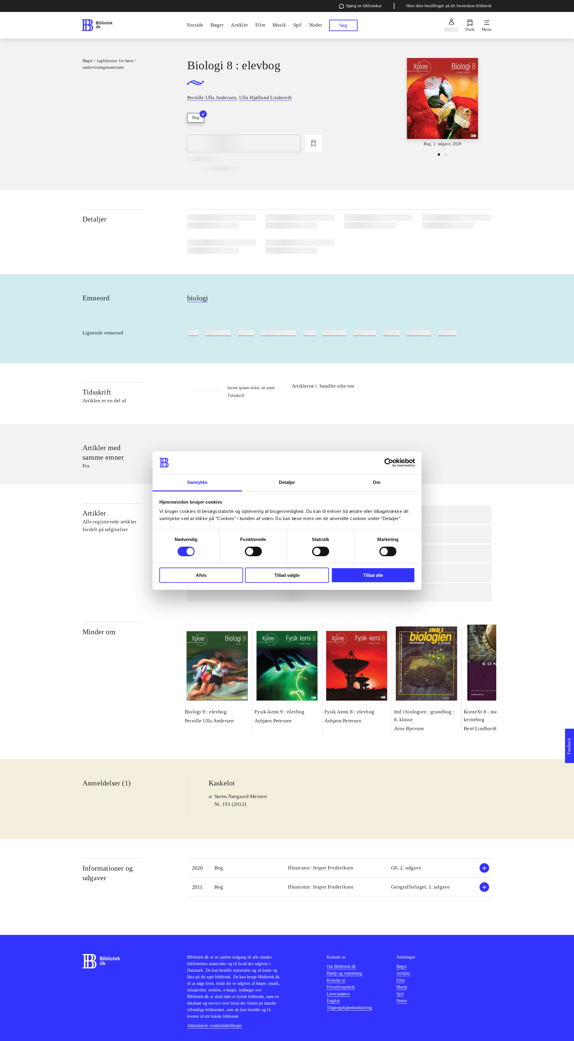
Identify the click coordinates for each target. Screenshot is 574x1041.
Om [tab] (376, 482)
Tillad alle (373, 575)
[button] (339, 868)
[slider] (442, 102)
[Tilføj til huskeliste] (313, 143)
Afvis (201, 575)
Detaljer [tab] (287, 482)
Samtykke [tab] (197, 482)
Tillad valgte (287, 575)
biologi (197, 298)
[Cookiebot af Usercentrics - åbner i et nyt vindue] (389, 462)
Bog (195, 117)
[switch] (253, 551)
